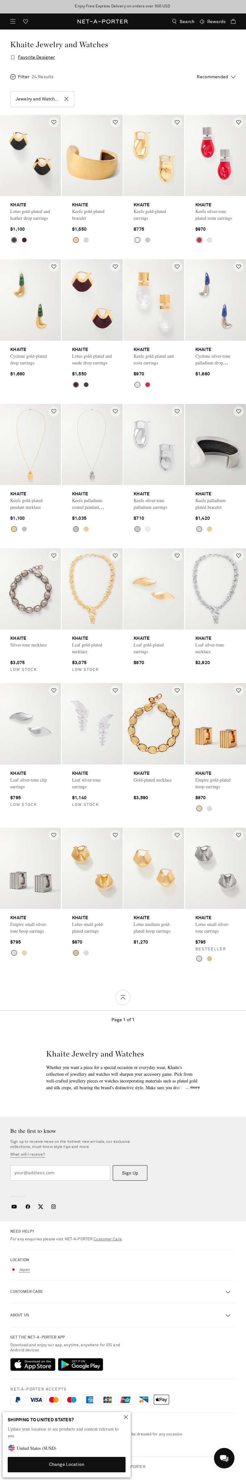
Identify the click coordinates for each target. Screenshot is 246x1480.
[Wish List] (25, 22)
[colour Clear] (209, 240)
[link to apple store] (32, 1364)
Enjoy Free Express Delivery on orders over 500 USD (123, 6)
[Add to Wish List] (54, 122)
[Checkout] (231, 21)
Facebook (27, 1206)
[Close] (126, 1417)
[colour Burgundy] (24, 240)
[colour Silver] (86, 240)
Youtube (14, 1206)
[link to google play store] (80, 1364)
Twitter (40, 1206)
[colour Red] (199, 240)
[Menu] (12, 21)
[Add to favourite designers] (12, 57)
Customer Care (108, 1239)
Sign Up (130, 1173)
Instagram (53, 1206)
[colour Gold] (14, 240)
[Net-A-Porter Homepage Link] (103, 21)
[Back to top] (123, 997)
